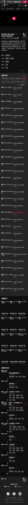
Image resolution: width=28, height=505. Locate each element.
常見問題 (6, 499)
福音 (19, 418)
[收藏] (23, 38)
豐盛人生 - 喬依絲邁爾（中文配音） (15, 403)
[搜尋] (23, 5)
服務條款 (20, 497)
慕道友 (22, 397)
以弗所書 (17, 78)
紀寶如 (12, 58)
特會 (14, 407)
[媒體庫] (26, 5)
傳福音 (17, 397)
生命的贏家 (11, 444)
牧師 (14, 397)
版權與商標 (8, 497)
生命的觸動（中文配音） (14, 423)
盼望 (14, 400)
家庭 (20, 376)
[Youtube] (20, 493)
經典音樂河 (11, 457)
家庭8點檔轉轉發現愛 (14, 373)
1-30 (4, 82)
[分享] (26, 38)
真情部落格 (11, 383)
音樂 (10, 460)
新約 (23, 418)
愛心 (14, 410)
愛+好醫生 (11, 436)
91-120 (17, 82)
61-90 (12, 82)
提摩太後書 (4, 78)
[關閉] (2, 2)
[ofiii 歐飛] (6, 5)
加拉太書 (11, 78)
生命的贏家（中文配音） (14, 391)
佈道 (14, 395)
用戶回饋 (11, 499)
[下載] (20, 5)
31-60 (8, 82)
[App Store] (8, 487)
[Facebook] (8, 493)
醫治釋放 (21, 410)
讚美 (21, 395)
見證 (16, 387)
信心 (10, 400)
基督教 (23, 376)
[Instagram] (14, 493)
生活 (16, 376)
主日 (10, 397)
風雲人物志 (11, 467)
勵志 (19, 471)
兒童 (16, 418)
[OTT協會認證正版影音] (25, 35)
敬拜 (14, 460)
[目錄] (2, 5)
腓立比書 (23, 78)
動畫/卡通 (11, 418)
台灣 (8, 38)
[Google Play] (19, 487)
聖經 (17, 429)
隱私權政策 (14, 497)
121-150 (23, 82)
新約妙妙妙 (11, 415)
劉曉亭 (7, 58)
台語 (11, 38)
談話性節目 (11, 376)
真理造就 (8, 55)
